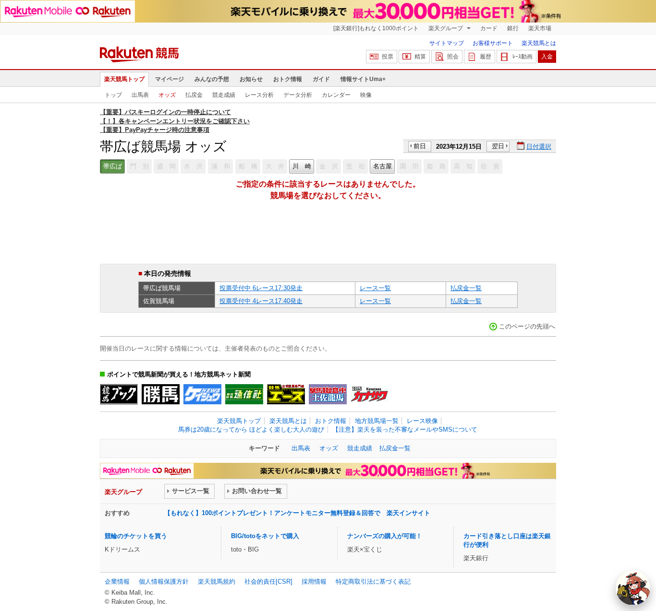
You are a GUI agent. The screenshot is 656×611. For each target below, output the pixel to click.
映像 (366, 95)
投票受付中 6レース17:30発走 (261, 288)
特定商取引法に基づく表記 (373, 581)
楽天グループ (446, 28)
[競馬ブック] (119, 394)
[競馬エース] (286, 394)
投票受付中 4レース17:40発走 (261, 301)
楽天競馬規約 (216, 581)
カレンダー (336, 95)
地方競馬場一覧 (377, 420)
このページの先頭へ (527, 326)
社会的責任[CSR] (268, 581)
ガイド (321, 79)
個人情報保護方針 (164, 581)
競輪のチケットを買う (136, 536)
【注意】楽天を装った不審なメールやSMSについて (404, 429)
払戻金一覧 (466, 288)
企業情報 (117, 581)
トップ (113, 95)
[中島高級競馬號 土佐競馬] (328, 394)
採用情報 (314, 581)
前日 (419, 146)
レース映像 (422, 420)
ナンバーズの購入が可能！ (384, 536)
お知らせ (251, 79)
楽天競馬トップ (124, 79)
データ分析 (297, 95)
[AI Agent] (633, 588)
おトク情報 (287, 79)
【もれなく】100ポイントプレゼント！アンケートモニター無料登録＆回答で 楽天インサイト (297, 513)
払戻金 (194, 95)
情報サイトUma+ (363, 79)
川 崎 (301, 166)
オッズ (167, 95)
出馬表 (140, 95)
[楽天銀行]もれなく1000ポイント (376, 28)
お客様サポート (493, 43)
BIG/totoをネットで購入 (265, 536)
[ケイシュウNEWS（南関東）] (202, 394)
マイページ (169, 79)
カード (489, 28)
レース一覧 (375, 288)
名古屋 (382, 166)
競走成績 (223, 95)
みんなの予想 (211, 79)
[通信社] (244, 394)
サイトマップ (446, 43)
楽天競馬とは (539, 43)
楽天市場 (539, 28)
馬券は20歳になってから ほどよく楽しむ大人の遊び (251, 429)
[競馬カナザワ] (370, 394)
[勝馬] (161, 394)
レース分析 (259, 95)
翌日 (498, 146)
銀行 (513, 28)
